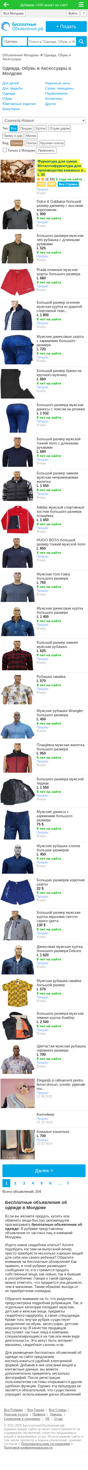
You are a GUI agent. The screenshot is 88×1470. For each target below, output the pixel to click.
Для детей (10, 83)
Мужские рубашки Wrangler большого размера (60, 715)
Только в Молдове (21, 150)
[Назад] (6, 4)
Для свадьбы (12, 88)
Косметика (53, 98)
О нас (58, 1419)
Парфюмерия (56, 93)
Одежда (8, 93)
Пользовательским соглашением (45, 1444)
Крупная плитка (52, 143)
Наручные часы (57, 83)
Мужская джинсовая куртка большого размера (60, 612)
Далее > (44, 1170)
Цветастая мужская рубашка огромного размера (61, 1050)
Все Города (35, 1410)
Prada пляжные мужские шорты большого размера (58, 274)
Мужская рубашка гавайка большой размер (59, 985)
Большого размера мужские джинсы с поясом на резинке (61, 409)
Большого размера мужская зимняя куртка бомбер (60, 1017)
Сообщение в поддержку (22, 1419)
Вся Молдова (13, 13)
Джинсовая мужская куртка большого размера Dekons (60, 950)
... (59, 1183)
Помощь (56, 1414)
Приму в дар (13, 136)
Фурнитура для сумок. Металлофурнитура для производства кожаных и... (62, 168)
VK (47, 1419)
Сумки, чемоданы (59, 88)
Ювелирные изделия (19, 104)
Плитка (31, 143)
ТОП (41, 184)
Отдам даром (60, 128)
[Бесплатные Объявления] (22, 26)
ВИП (51, 184)
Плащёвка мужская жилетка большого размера (60, 749)
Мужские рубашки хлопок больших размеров (58, 850)
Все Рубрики (13, 1410)
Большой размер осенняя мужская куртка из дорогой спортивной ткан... (59, 308)
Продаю (26, 128)
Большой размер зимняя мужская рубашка (57, 646)
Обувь (7, 98)
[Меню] (81, 4)
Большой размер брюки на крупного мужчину (59, 375)
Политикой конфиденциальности (28, 1447)
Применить (46, 150)
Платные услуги (16, 1414)
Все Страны (68, 184)
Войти (72, 13)
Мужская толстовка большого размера (53, 578)
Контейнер (45, 1114)
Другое (50, 104)
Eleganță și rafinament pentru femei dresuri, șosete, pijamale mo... (61, 1084)
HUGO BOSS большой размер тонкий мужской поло (61, 544)
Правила (39, 1414)
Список (16, 143)
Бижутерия (11, 109)
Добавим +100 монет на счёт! (44, 5)
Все (13, 128)
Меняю (31, 136)
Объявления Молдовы (20, 55)
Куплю (41, 128)
